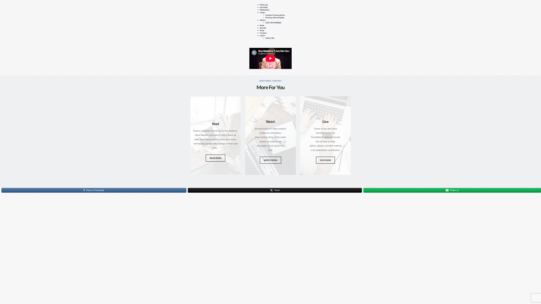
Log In (262, 35)
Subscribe (269, 38)
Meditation (265, 10)
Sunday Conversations (275, 15)
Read (262, 25)
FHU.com (264, 5)
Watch (263, 20)
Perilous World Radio (274, 17)
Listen (262, 12)
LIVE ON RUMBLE (273, 22)
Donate (263, 28)
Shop (262, 30)
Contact (263, 33)
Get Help (264, 7)
